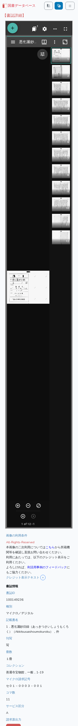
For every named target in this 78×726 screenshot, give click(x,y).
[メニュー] (70, 6)
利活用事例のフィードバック (47, 567)
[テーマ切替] (48, 6)
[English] (59, 6)
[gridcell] (19, 6)
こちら (50, 547)
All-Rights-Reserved (20, 542)
